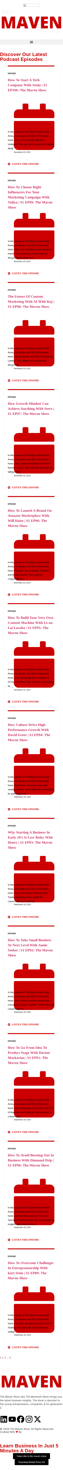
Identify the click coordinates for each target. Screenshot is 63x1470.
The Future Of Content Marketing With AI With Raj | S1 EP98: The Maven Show (31, 302)
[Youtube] (12, 1419)
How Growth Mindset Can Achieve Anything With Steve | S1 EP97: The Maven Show (31, 409)
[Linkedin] (4, 1419)
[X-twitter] (37, 1419)
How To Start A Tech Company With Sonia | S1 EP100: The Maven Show (27, 85)
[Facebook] (20, 1419)
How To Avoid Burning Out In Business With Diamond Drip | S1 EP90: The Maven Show (31, 1160)
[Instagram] (29, 1419)
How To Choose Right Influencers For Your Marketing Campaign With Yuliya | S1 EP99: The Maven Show (30, 197)
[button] (31, 41)
